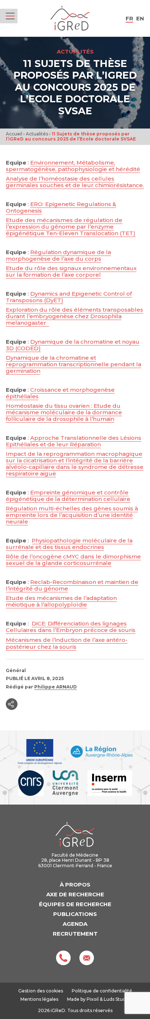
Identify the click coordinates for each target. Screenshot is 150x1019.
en (140, 18)
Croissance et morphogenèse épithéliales (60, 393)
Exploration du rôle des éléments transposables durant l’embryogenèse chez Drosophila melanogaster (74, 316)
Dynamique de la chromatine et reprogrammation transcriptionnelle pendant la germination (73, 364)
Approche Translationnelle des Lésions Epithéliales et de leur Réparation (73, 441)
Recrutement (75, 933)
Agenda (75, 923)
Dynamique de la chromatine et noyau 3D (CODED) (72, 345)
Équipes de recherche (75, 904)
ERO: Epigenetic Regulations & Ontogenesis (61, 207)
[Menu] (10, 16)
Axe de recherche (75, 894)
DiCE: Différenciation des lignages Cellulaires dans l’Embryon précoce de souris (70, 626)
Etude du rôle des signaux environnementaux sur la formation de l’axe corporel (71, 271)
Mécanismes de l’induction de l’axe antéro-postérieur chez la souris (66, 643)
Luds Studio (117, 999)
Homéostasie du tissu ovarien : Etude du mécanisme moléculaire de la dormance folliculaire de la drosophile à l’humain (64, 412)
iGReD (70, 18)
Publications (75, 914)
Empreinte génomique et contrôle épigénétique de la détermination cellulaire (68, 495)
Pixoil (93, 999)
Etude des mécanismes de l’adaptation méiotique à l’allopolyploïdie (61, 601)
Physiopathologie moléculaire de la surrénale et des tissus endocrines (69, 543)
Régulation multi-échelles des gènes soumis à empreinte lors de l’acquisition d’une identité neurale (72, 515)
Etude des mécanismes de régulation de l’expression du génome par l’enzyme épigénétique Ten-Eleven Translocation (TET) (70, 227)
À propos (75, 884)
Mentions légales (39, 999)
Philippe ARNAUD (55, 687)
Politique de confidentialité (102, 991)
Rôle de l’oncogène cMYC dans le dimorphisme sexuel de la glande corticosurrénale (73, 559)
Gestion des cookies (40, 991)
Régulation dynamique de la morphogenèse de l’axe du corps (58, 255)
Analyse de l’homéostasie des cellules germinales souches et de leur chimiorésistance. (75, 182)
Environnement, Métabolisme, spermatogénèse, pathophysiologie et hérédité (73, 166)
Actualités (37, 134)
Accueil (14, 134)
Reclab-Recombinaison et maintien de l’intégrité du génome (72, 585)
